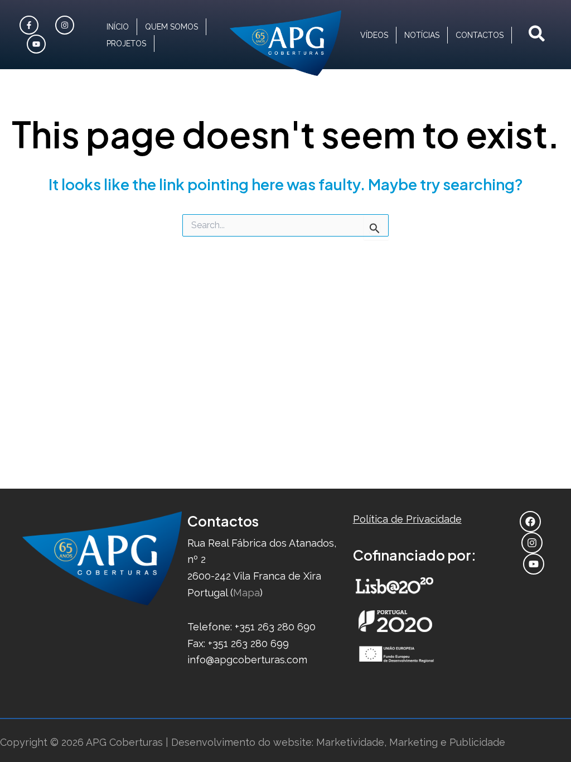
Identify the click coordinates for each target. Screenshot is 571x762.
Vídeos (374, 35)
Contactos (480, 35)
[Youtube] (38, 44)
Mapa (246, 593)
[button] (537, 34)
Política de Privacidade (407, 519)
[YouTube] (535, 564)
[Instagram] (66, 25)
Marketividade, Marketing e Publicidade (410, 742)
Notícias (421, 35)
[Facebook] (30, 25)
